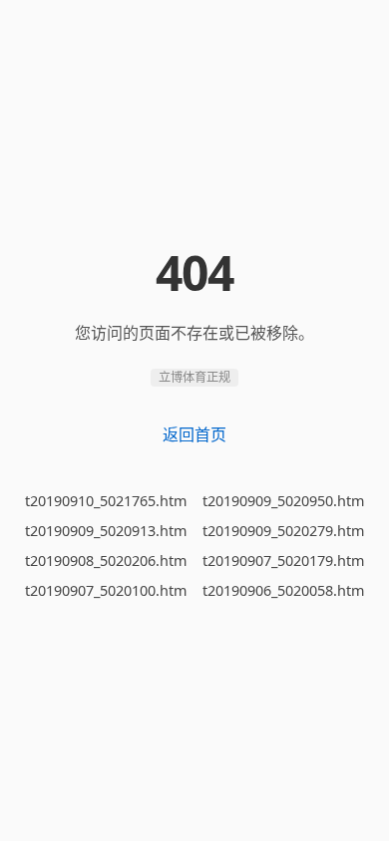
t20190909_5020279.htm (283, 530)
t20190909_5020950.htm (283, 500)
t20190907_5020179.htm (283, 560)
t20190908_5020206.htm (106, 560)
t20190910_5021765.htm (106, 500)
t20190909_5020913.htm (106, 530)
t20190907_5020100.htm (106, 590)
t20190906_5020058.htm (283, 590)
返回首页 (194, 434)
